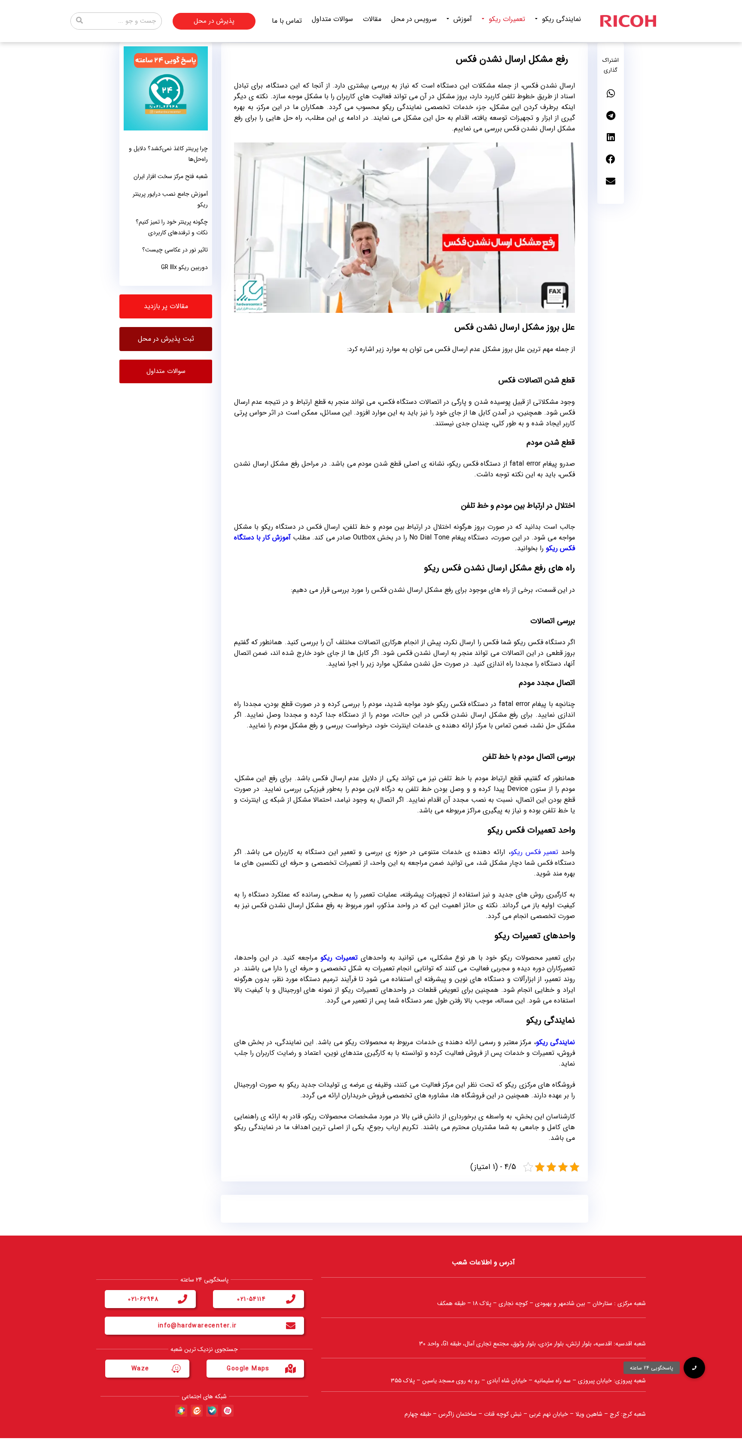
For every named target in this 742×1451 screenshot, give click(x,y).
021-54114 (251, 1299)
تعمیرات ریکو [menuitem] (507, 19)
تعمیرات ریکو (339, 957)
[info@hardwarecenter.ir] (290, 1325)
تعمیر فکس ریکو (534, 852)
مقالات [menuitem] (372, 19)
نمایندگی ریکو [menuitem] (561, 19)
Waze (140, 1368)
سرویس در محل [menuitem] (414, 19)
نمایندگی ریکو (555, 1042)
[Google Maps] (290, 1368)
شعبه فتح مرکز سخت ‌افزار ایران (171, 176)
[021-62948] (182, 1299)
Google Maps (248, 1368)
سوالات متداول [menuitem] (332, 19)
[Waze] (176, 1368)
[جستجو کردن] (79, 21)
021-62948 (143, 1299)
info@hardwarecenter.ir (197, 1325)
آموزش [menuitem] (462, 19)
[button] (610, 93)
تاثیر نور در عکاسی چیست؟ (175, 249)
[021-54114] (290, 1299)
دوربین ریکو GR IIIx (184, 267)
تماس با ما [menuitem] (287, 20)
